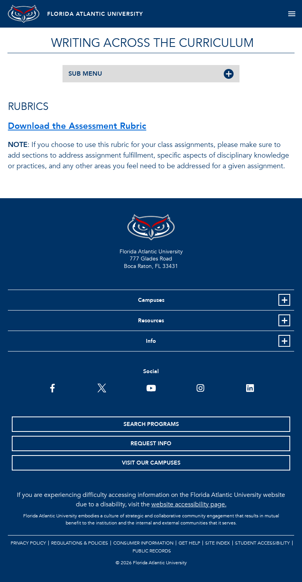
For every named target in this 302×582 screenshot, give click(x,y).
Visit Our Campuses (151, 463)
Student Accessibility (262, 543)
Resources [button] (151, 320)
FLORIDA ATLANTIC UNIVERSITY (95, 14)
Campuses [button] (151, 300)
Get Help (189, 543)
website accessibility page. (188, 504)
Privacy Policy (28, 543)
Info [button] (151, 341)
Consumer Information (143, 543)
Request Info (151, 443)
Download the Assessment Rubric (77, 126)
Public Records (152, 551)
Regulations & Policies (79, 543)
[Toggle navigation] (291, 14)
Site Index (217, 543)
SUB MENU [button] (85, 73)
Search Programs (151, 424)
